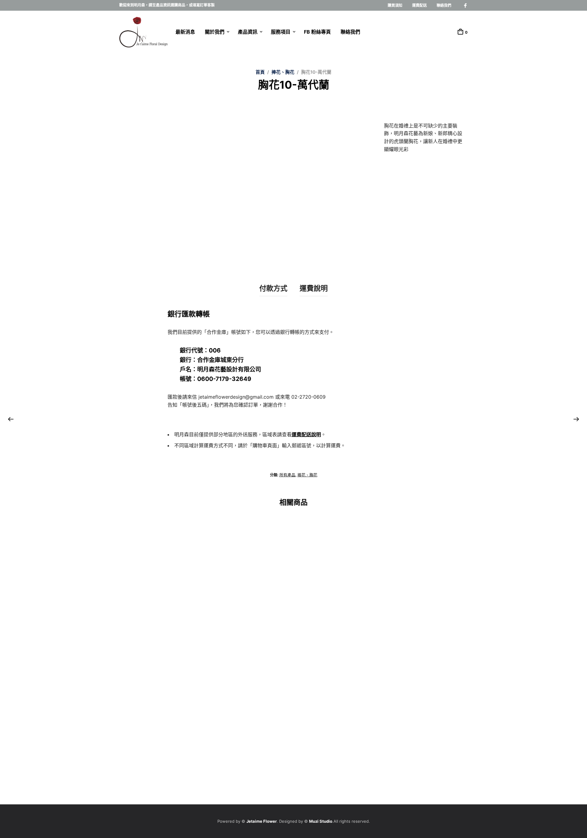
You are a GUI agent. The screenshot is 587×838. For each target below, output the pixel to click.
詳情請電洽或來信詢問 (139, 626)
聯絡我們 (444, 5)
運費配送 (419, 5)
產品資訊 (247, 32)
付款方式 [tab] (273, 288)
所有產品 (287, 474)
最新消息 (185, 32)
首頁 (260, 72)
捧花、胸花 (282, 72)
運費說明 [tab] (314, 288)
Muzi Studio (320, 821)
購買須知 (395, 5)
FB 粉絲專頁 (317, 32)
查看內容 (127, 756)
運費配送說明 (306, 434)
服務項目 (280, 32)
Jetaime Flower (261, 821)
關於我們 (214, 32)
